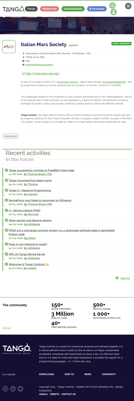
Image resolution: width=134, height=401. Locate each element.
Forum (31, 8)
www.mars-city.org (67, 82)
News (87, 374)
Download (98, 8)
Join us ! (6, 327)
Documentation (73, 8)
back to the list (10, 136)
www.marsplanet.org (114, 82)
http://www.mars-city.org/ (42, 73)
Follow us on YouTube (5, 389)
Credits (54, 394)
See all (125, 278)
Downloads (46, 374)
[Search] (112, 5)
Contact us (68, 394)
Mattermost (49, 8)
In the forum (20, 159)
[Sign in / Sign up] (113, 12)
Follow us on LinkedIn (13, 389)
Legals (43, 394)
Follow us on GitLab (20, 389)
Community (109, 374)
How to (69, 374)
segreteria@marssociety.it (39, 64)
